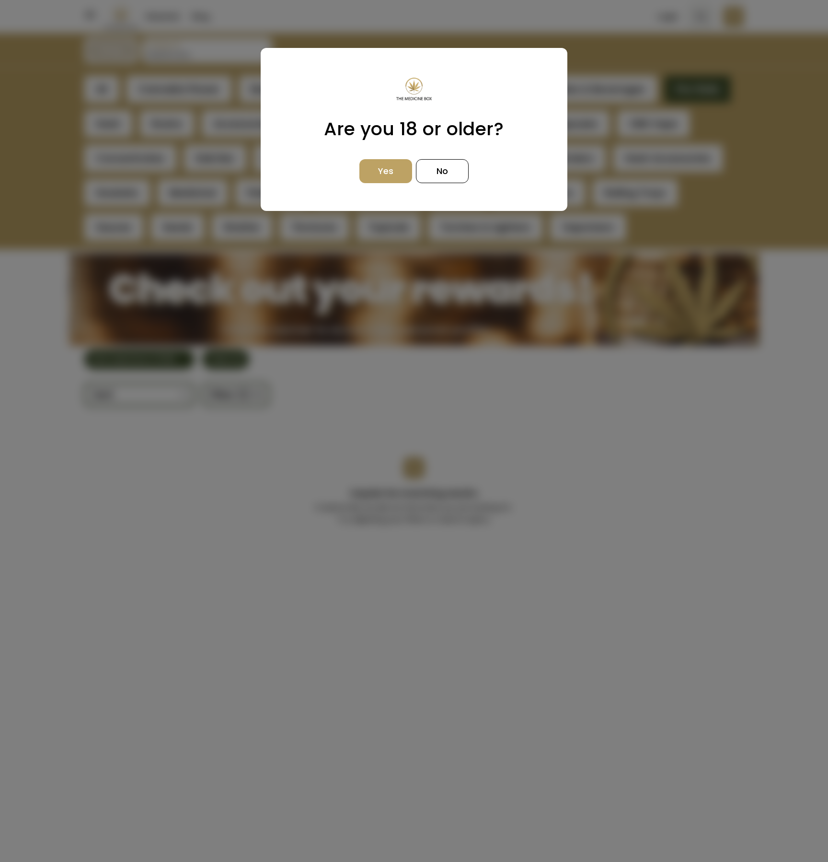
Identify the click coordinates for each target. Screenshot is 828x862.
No (442, 171)
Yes (385, 171)
